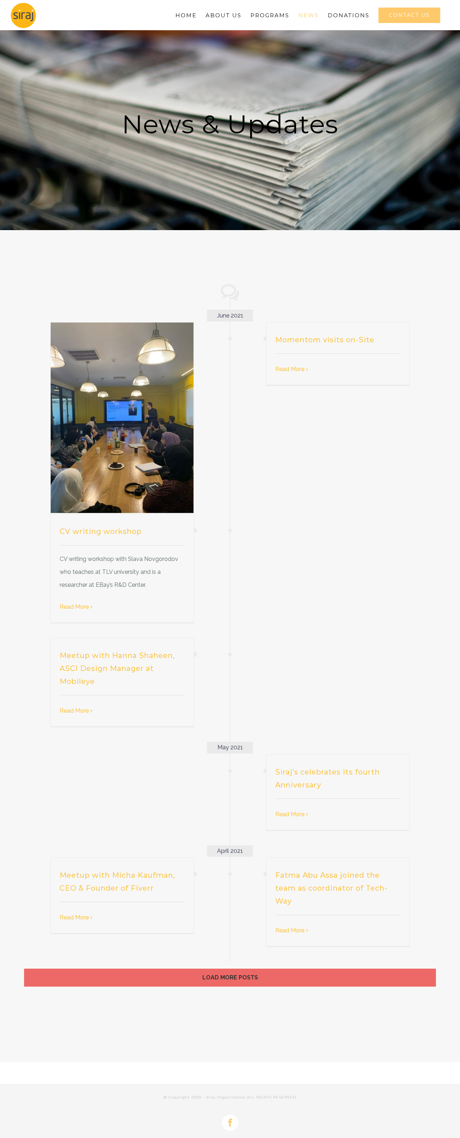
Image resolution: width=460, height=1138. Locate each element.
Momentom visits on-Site (324, 339)
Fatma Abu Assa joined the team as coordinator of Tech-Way (331, 888)
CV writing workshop (101, 531)
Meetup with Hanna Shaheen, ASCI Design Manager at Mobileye (117, 668)
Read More (74, 606)
